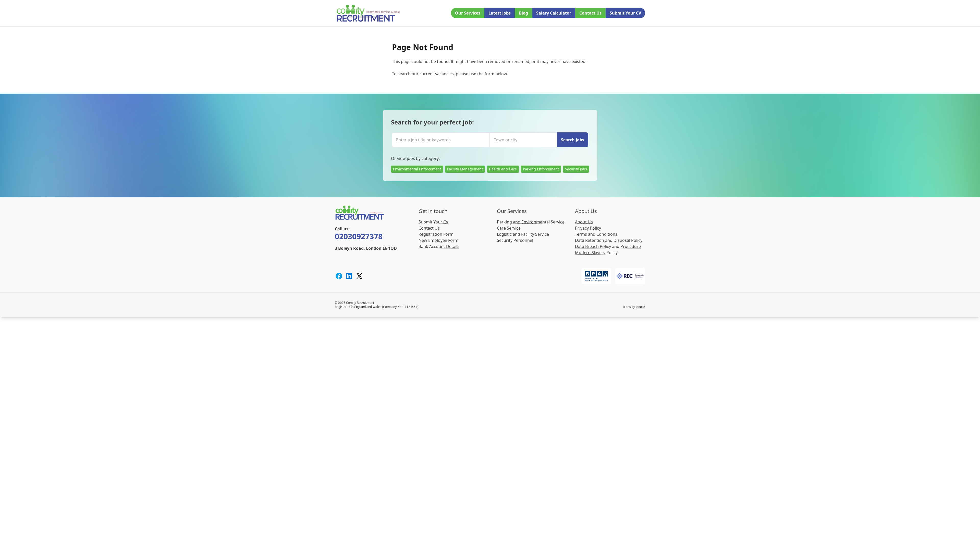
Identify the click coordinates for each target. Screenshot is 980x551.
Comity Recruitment (360, 302)
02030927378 (359, 236)
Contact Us (590, 13)
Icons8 (640, 307)
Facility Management (465, 169)
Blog (523, 13)
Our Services (467, 13)
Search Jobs (572, 140)
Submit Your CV (625, 13)
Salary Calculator (553, 13)
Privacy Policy (588, 228)
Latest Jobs (499, 13)
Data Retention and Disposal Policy (608, 240)
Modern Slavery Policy (596, 252)
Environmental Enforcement (417, 169)
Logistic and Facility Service (523, 234)
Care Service (509, 228)
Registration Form (436, 234)
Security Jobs (576, 169)
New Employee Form (438, 240)
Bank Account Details (439, 246)
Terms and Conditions (596, 234)
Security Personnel (515, 240)
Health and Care (503, 169)
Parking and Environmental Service (531, 222)
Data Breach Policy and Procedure (608, 246)
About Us (584, 222)
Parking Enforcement (541, 169)
